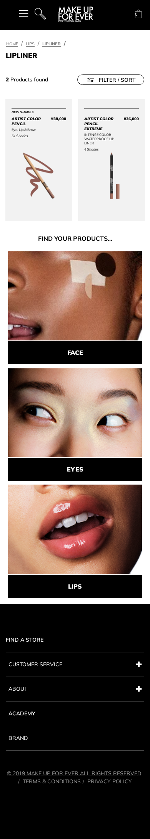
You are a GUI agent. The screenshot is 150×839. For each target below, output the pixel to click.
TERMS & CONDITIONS (52, 781)
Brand (18, 738)
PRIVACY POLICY (109, 781)
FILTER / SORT (117, 79)
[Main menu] (24, 13)
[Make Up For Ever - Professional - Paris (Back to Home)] (75, 14)
